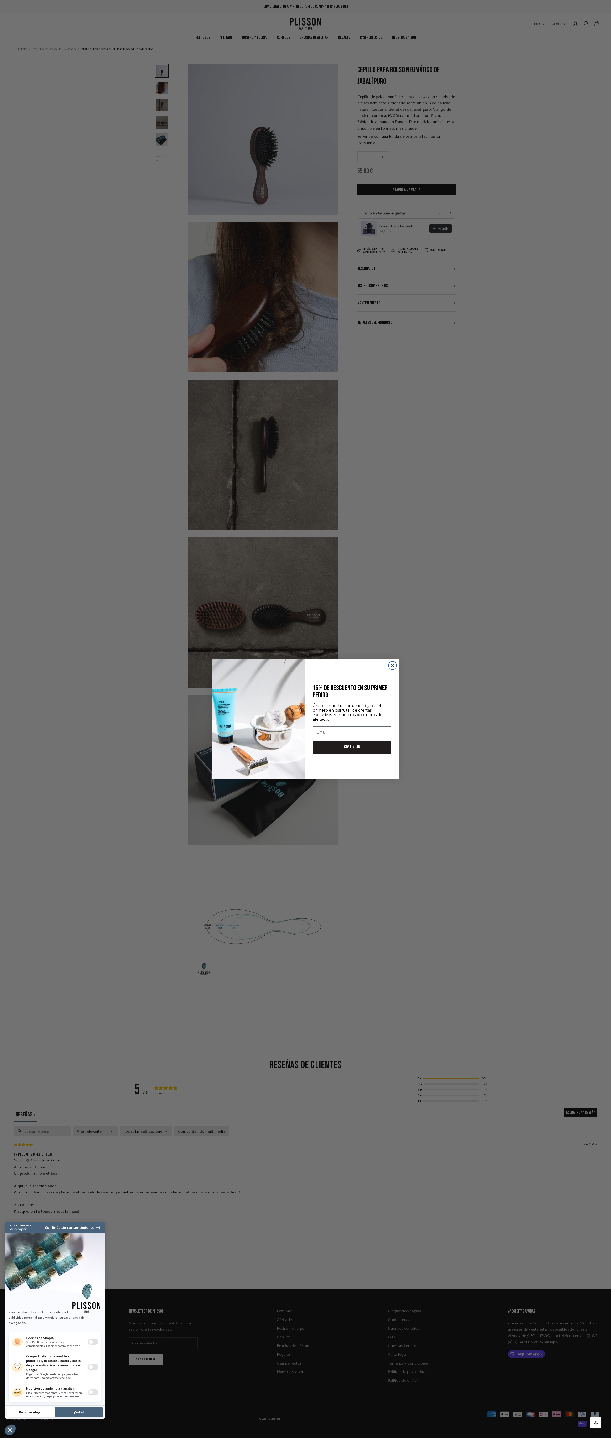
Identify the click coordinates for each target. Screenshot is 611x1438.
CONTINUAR (352, 747)
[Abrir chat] (595, 1422)
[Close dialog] (392, 665)
